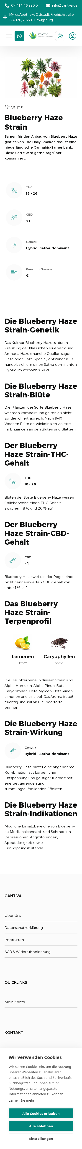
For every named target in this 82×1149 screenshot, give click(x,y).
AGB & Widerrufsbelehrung (28, 952)
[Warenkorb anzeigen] (60, 36)
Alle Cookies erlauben (41, 1113)
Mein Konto (15, 1002)
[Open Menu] (9, 36)
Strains (14, 107)
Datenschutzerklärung (24, 927)
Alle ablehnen (41, 1126)
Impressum (14, 940)
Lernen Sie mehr (21, 1100)
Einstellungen (41, 1138)
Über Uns (13, 915)
